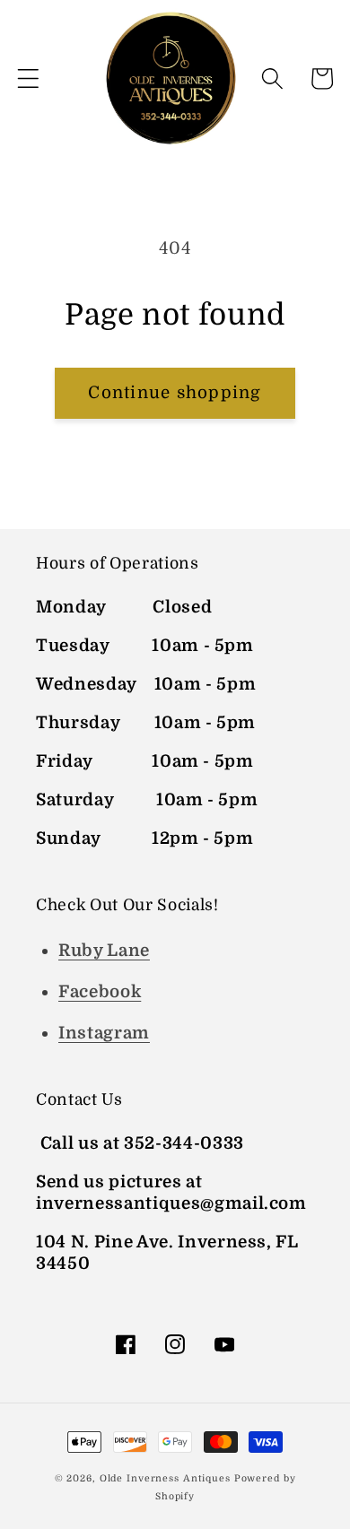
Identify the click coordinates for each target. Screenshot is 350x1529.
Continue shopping (174, 393)
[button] (28, 78)
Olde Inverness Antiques (165, 1478)
